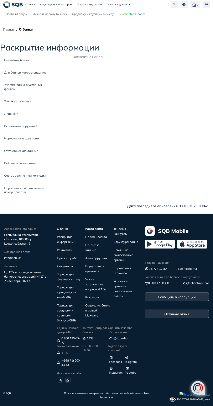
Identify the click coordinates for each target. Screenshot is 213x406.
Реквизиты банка (16, 60)
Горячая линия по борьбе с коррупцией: (172, 277)
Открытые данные (118, 4)
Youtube (130, 372)
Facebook (115, 362)
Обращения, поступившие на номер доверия (24, 190)
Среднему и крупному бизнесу (93, 14)
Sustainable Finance (132, 14)
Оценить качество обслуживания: (120, 330)
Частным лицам (16, 14)
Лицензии (11, 114)
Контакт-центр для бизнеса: (95, 330)
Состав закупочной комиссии (25, 175)
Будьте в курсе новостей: (118, 348)
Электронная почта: (17, 251)
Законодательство (17, 101)
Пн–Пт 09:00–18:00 (91, 348)
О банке (31, 4)
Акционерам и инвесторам (56, 4)
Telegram (130, 362)
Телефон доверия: (157, 262)
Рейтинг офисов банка (20, 163)
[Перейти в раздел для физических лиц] (13, 4)
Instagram (116, 372)
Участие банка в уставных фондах (23, 87)
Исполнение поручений (20, 126)
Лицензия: (11, 266)
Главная (8, 29)
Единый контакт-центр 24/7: (68, 330)
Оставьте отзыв (176, 314)
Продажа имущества (89, 4)
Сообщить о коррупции (177, 297)
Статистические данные (21, 151)
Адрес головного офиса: (20, 228)
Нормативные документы (22, 138)
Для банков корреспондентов (25, 72)
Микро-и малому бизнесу (49, 14)
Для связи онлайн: (69, 373)
